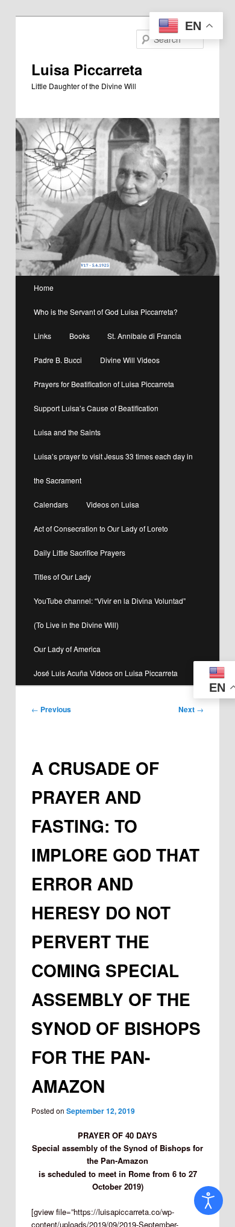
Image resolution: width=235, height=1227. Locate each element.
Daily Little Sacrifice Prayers (79, 552)
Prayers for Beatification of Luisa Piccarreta (104, 384)
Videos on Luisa (112, 504)
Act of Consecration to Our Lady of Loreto (101, 528)
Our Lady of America (67, 649)
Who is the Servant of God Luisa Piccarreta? (106, 311)
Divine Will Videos (130, 360)
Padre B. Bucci (58, 360)
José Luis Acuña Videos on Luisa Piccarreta (106, 673)
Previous (51, 709)
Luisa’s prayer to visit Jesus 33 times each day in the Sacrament (113, 468)
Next (191, 709)
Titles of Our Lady (62, 576)
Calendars (51, 504)
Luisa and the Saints (67, 432)
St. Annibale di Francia (144, 336)
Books (79, 336)
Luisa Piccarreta (86, 69)
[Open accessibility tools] (208, 1200)
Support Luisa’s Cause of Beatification (96, 408)
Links (42, 336)
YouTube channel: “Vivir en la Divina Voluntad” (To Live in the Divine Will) (110, 612)
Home (44, 287)
